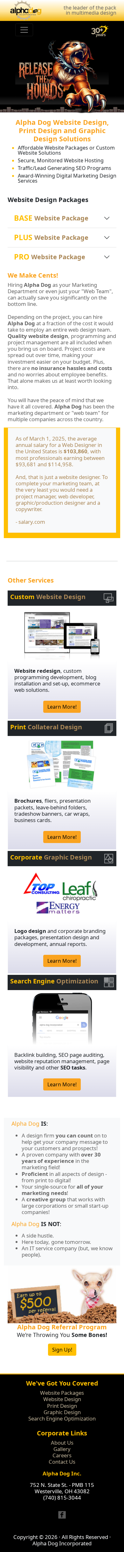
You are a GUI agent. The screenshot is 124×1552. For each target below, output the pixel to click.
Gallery (62, 1449)
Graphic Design (62, 1412)
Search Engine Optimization (62, 1418)
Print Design (62, 1405)
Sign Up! (62, 1349)
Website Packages (62, 1392)
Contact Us (62, 1461)
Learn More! (62, 706)
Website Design (62, 1399)
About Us (62, 1442)
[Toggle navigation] (24, 30)
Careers (62, 1455)
